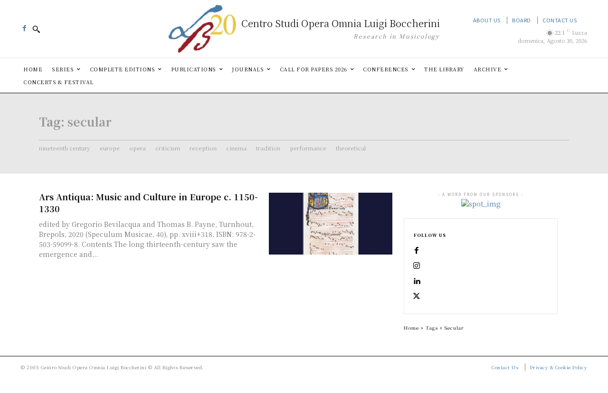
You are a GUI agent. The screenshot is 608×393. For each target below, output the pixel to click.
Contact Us (559, 20)
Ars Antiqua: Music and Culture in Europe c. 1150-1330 (148, 202)
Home (411, 327)
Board (521, 20)
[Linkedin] (416, 281)
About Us (487, 20)
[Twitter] (416, 296)
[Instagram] (416, 266)
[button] (36, 29)
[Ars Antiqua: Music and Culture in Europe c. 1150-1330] (330, 224)
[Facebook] (24, 25)
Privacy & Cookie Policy (559, 367)
